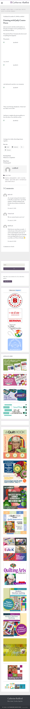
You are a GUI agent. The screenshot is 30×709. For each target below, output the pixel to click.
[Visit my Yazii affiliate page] (15, 400)
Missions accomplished (9, 157)
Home (3, 9)
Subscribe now (8, 281)
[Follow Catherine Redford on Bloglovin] (15, 291)
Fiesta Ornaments (11, 178)
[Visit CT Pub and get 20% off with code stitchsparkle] (15, 370)
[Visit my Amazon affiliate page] (15, 385)
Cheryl (10, 213)
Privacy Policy (25, 707)
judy (9, 194)
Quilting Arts (14, 179)
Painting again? (7, 163)
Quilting (10, 9)
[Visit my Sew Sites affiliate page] (15, 415)
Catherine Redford (15, 698)
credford (22, 16)
